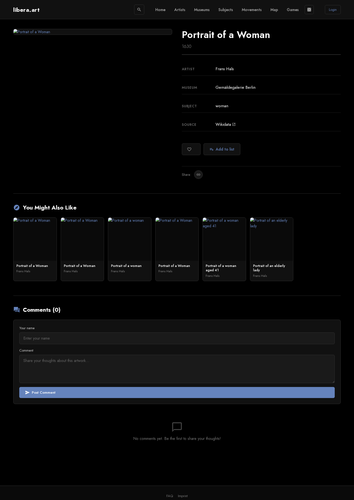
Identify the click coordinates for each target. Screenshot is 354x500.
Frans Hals (225, 69)
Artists (179, 10)
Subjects (225, 10)
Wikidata (226, 124)
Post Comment (40, 392)
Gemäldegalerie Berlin (236, 87)
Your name (27, 328)
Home (160, 10)
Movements (252, 10)
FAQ (169, 496)
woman (222, 106)
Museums (202, 10)
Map (274, 10)
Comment (26, 350)
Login (333, 9)
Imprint (183, 496)
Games (293, 10)
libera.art (26, 10)
